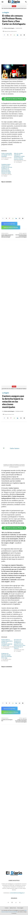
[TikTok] (16, 902)
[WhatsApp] (14, 35)
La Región (5, 12)
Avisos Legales (20, 907)
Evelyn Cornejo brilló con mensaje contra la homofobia (6, 155)
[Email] (20, 35)
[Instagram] (12, 902)
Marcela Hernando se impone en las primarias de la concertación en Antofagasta (21, 236)
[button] (2, 2)
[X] (7, 35)
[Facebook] (4, 35)
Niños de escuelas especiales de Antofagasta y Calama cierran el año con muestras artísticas (19, 156)
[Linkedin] (17, 35)
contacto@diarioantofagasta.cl (17, 893)
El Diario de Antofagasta (9, 28)
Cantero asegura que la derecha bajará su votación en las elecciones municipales (7, 236)
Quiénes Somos (13, 907)
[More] (24, 35)
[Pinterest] (10, 35)
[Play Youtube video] (14, 71)
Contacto (6, 907)
